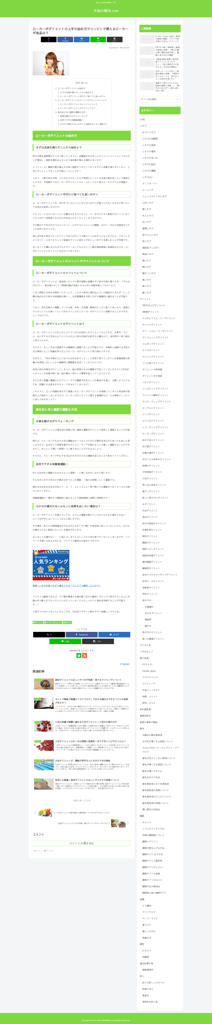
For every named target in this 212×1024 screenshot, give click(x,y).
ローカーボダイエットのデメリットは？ (77, 108)
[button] (115, 39)
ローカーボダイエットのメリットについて (78, 104)
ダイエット (39, 622)
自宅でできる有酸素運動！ (72, 120)
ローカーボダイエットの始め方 (71, 88)
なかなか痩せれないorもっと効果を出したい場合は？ (83, 124)
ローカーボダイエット (54, 622)
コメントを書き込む (81, 843)
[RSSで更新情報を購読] (84, 655)
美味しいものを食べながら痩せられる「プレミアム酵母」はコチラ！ (67, 585)
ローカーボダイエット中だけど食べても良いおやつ (82, 96)
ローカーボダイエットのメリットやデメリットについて (82, 100)
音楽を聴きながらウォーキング (74, 116)
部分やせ (68, 622)
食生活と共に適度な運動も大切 (71, 112)
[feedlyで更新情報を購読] (78, 655)
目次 (78, 82)
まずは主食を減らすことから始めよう (76, 92)
